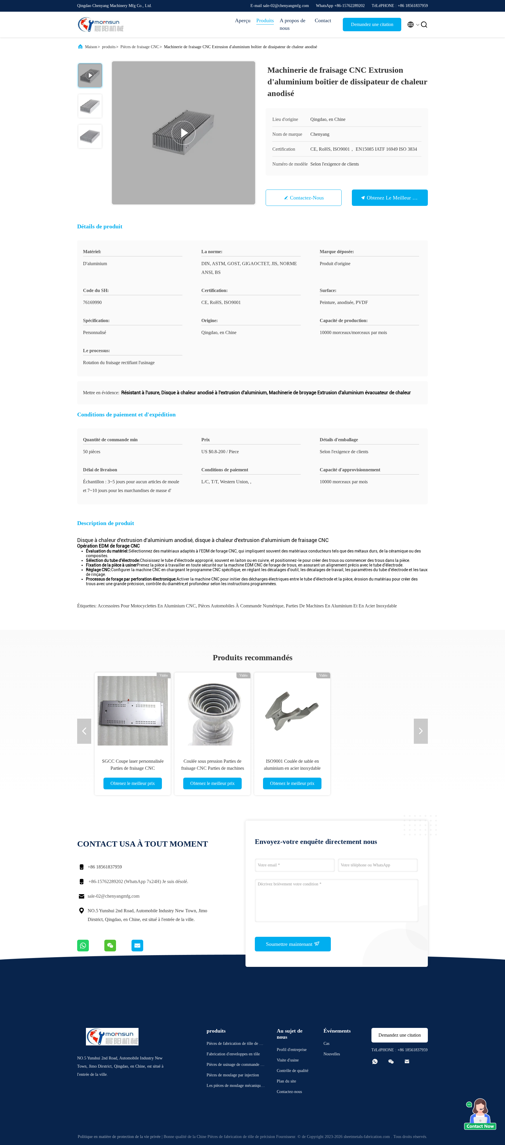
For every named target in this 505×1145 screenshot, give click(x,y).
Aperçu (242, 20)
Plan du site (286, 1081)
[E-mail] (145, 950)
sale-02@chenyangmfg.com (113, 896)
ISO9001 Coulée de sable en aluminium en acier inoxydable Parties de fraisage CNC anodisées (292, 768)
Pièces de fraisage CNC (139, 47)
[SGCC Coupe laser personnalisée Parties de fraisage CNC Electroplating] (133, 710)
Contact (323, 20)
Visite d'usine (288, 1060)
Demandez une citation (372, 24)
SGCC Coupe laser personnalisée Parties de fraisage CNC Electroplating (133, 768)
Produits (265, 20)
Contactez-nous (307, 198)
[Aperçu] (100, 24)
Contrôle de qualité (292, 1070)
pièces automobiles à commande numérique (240, 605)
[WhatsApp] (90, 950)
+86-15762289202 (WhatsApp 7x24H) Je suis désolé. (138, 881)
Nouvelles (332, 1054)
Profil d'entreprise (292, 1049)
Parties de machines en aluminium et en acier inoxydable (341, 605)
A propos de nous (292, 24)
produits (108, 47)
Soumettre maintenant (290, 944)
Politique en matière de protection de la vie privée (119, 1136)
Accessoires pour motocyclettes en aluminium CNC (147, 605)
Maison (91, 47)
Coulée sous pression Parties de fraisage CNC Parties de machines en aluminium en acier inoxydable (212, 768)
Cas (326, 1043)
